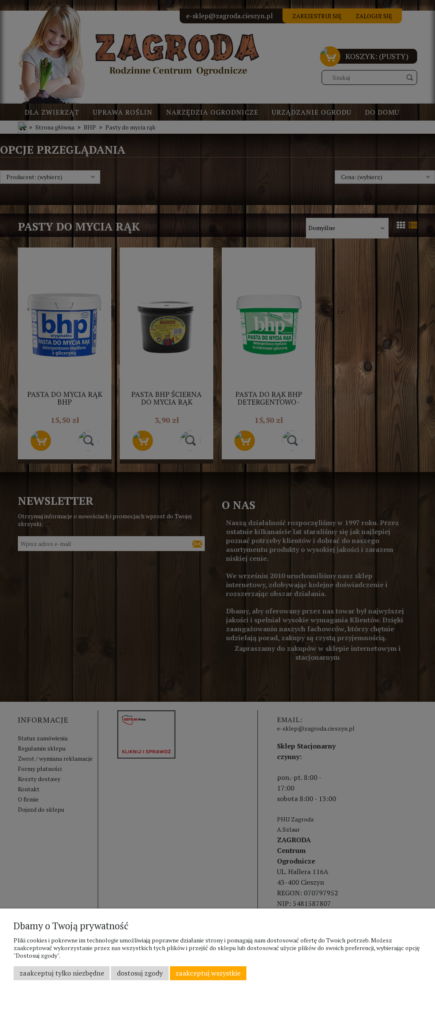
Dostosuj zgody (140, 973)
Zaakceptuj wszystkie (207, 973)
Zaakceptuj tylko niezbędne (62, 973)
